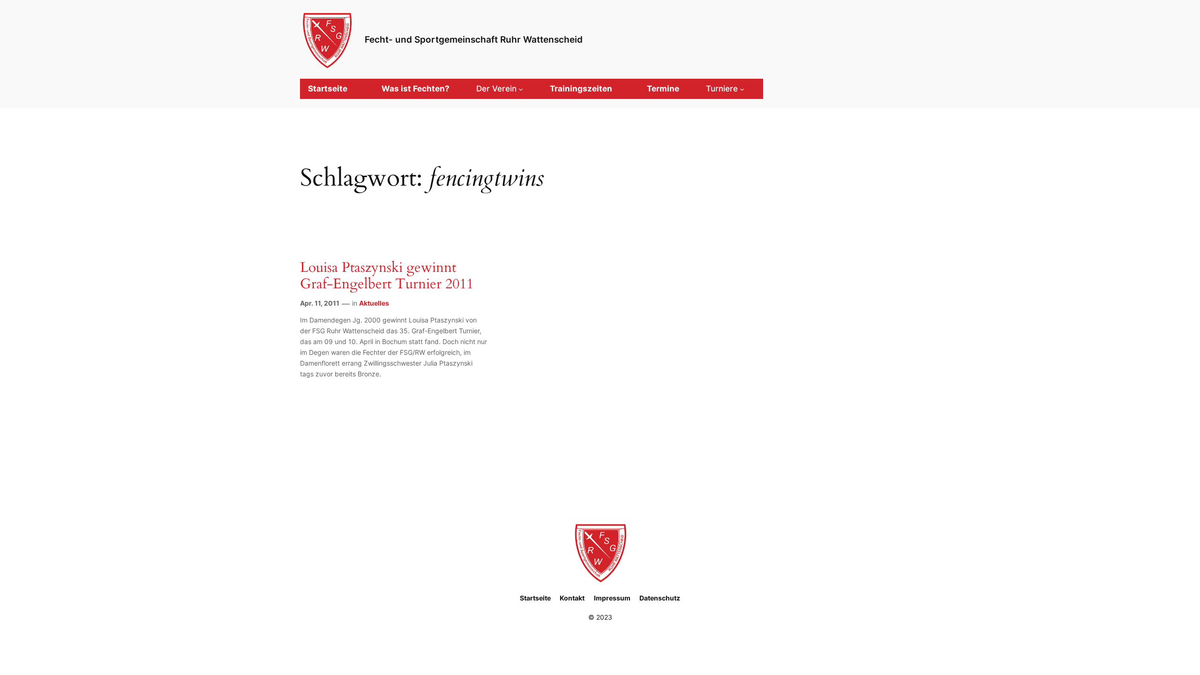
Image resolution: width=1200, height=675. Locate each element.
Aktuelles (374, 303)
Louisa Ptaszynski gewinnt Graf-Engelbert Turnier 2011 (386, 276)
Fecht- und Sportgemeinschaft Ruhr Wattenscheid (474, 39)
